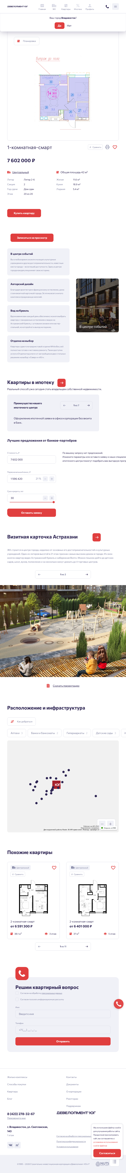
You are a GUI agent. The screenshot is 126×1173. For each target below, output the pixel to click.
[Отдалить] (102, 824)
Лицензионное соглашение (90, 828)
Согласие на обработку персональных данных (77, 1136)
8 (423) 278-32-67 (21, 1114)
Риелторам (72, 1098)
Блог (9, 1098)
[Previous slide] (64, 405)
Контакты (71, 1077)
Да (59, 25)
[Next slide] (88, 405)
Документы (72, 1084)
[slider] (54, 502)
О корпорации (73, 1091)
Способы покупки (16, 1084)
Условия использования (67, 1146)
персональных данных (52, 993)
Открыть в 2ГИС (110, 828)
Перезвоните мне (16, 1118)
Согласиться (107, 1153)
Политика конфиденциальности (71, 1141)
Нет (69, 25)
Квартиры (12, 1091)
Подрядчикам (73, 1106)
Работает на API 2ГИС (91, 826)
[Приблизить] (110, 824)
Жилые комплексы (17, 1077)
